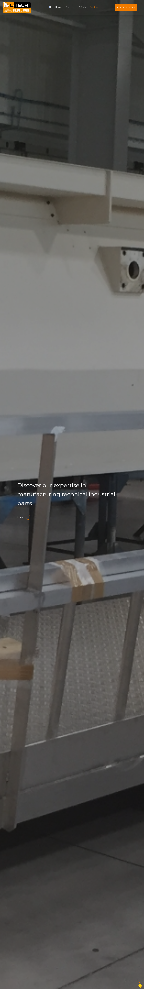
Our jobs (70, 7)
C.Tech (82, 7)
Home (58, 7)
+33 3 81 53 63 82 (126, 7)
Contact (94, 7)
